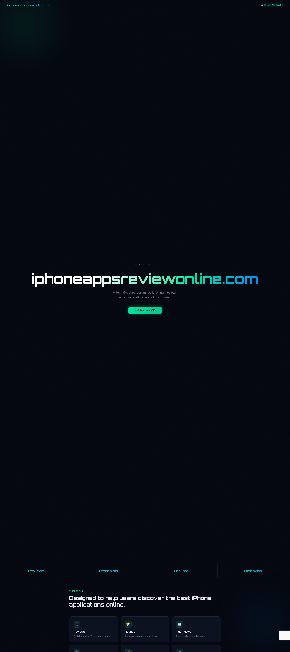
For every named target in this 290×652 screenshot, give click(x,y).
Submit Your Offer (147, 310)
